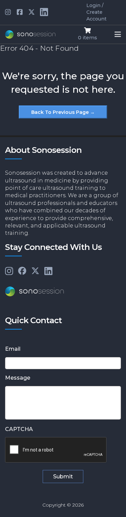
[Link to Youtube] (20, 12)
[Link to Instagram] (9, 271)
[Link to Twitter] (31, 12)
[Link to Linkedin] (8, 12)
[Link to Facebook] (22, 271)
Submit (63, 476)
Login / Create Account (96, 12)
